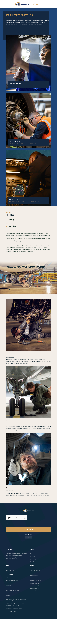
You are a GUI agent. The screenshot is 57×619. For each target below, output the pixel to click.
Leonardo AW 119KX (35, 580)
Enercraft (8, 583)
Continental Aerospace (12, 580)
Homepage (32, 553)
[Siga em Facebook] (26, 537)
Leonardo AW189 (34, 588)
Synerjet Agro (33, 559)
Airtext (7, 577)
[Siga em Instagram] (28, 537)
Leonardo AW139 (34, 583)
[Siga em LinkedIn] (31, 537)
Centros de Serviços (11, 570)
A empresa (32, 556)
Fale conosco (14, 29)
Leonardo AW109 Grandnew (37, 578)
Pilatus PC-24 (33, 573)
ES (41, 4)
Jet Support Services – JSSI (12, 590)
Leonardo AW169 (34, 585)
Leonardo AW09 (34, 575)
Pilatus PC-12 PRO (35, 570)
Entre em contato (14, 284)
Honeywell (8, 585)
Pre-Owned (33, 591)
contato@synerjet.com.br (15, 608)
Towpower (8, 588)
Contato (32, 561)
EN (39, 4)
